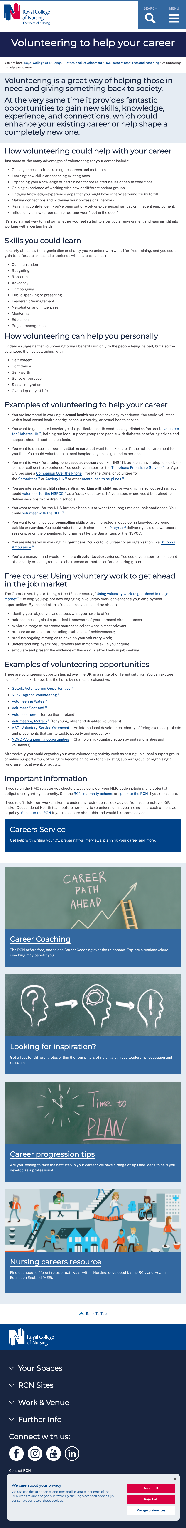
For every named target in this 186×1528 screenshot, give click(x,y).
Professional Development (82, 63)
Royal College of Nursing (42, 63)
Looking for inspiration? (53, 1046)
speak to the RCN (133, 794)
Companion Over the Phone (59, 473)
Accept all (151, 1488)
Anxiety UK (54, 479)
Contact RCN (20, 1470)
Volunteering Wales (28, 701)
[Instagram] (37, 1452)
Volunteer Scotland (28, 708)
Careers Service (38, 829)
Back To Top (96, 1314)
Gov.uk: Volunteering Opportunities (41, 688)
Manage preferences (151, 1510)
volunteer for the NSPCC (43, 493)
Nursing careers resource (55, 1261)
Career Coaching (40, 939)
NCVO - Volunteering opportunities (40, 739)
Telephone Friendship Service (136, 467)
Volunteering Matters (29, 721)
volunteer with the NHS (41, 513)
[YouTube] (55, 1452)
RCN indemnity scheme (93, 794)
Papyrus (116, 527)
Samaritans (27, 479)
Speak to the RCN (36, 813)
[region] (93, 1497)
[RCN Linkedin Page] (73, 1452)
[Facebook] (18, 1452)
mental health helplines (101, 479)
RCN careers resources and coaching (132, 63)
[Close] (175, 1479)
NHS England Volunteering (34, 695)
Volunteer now (24, 714)
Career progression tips (52, 1154)
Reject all (151, 1499)
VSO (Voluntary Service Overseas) (40, 728)
